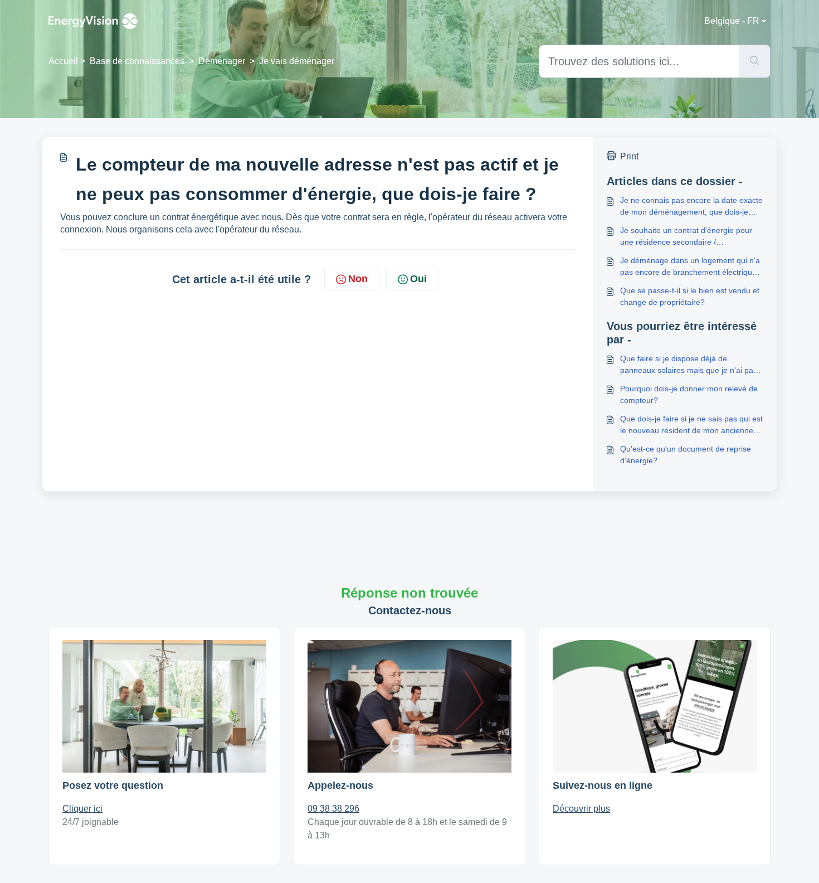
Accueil (63, 61)
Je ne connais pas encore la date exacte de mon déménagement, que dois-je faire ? (691, 207)
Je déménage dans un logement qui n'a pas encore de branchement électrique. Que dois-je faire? (690, 267)
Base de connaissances (137, 61)
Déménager (221, 61)
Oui (418, 278)
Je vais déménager (296, 61)
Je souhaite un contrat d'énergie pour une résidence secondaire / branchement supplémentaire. (686, 237)
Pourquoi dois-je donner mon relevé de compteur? (689, 394)
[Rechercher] (755, 61)
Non (358, 278)
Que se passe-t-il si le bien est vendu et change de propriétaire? (689, 296)
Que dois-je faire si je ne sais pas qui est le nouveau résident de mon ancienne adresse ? (691, 425)
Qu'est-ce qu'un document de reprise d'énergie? (685, 454)
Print (629, 156)
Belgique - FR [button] (731, 21)
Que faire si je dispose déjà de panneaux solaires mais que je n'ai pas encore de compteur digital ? (688, 365)
